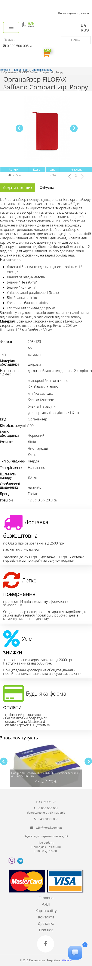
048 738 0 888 (48, 819)
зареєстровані (78, 13)
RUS (85, 30)
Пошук (75, 40)
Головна (46, 898)
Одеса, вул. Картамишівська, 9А (46, 836)
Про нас (46, 930)
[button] (74, 128)
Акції (46, 904)
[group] (46, 765)
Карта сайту (46, 911)
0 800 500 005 (18, 46)
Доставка (46, 923)
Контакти (46, 917)
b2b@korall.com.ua (49, 827)
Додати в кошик (17, 187)
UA (83, 26)
